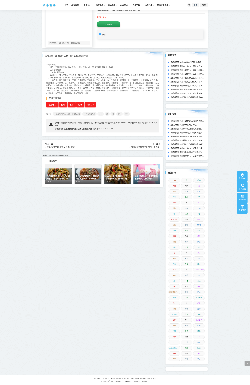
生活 (199, 309)
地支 (174, 342)
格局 (199, 303)
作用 (174, 309)
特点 (199, 359)
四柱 (186, 275)
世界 (174, 337)
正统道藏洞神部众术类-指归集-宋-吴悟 (186, 62)
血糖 (174, 231)
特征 (174, 247)
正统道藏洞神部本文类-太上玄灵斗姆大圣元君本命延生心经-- (195, 66)
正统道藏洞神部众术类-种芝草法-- (184, 125)
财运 (186, 286)
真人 (199, 264)
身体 (186, 264)
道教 (174, 208)
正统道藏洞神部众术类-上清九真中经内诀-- (187, 128)
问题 (186, 353)
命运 (186, 320)
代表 (199, 325)
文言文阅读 (46, 155)
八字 (174, 180)
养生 (199, 286)
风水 (186, 197)
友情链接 (137, 381)
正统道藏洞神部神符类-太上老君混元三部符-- (188, 140)
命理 (186, 208)
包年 (80, 104)
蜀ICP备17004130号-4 (148, 378)
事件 (186, 292)
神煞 (186, 309)
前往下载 (109, 24)
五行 (174, 225)
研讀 (174, 353)
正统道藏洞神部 (81, 55)
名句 (174, 264)
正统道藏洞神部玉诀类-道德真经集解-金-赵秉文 (189, 97)
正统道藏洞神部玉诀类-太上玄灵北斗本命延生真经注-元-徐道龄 (196, 70)
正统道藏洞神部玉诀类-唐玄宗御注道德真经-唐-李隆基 (192, 121)
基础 (199, 331)
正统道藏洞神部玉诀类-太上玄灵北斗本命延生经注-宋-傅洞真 (195, 85)
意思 (199, 203)
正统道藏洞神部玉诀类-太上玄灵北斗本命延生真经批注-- (193, 74)
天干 (174, 359)
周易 (174, 186)
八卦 (199, 314)
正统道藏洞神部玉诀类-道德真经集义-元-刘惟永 (189, 144)
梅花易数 (199, 298)
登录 (204, 5)
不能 (186, 359)
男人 (199, 342)
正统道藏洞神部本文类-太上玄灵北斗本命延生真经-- (191, 81)
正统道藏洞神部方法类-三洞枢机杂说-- (78, 129)
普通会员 (52, 104)
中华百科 (118, 381)
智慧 (199, 219)
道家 (186, 214)
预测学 (174, 314)
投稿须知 (128, 381)
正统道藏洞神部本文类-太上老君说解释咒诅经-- (189, 93)
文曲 (186, 247)
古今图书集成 (199, 270)
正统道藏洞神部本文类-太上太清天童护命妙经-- (189, 156)
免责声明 (145, 381)
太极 (199, 247)
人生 (186, 191)
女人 (186, 242)
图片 (174, 320)
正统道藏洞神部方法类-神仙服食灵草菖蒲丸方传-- (190, 89)
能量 (186, 325)
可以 (174, 275)
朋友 (174, 270)
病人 (199, 231)
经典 (174, 197)
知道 (199, 348)
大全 (199, 242)
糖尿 (199, 292)
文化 (186, 225)
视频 (186, 348)
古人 (199, 337)
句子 (199, 197)
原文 (186, 231)
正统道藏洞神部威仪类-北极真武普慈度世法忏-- (189, 136)
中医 (199, 191)
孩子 (199, 253)
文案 (199, 208)
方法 (174, 203)
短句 (174, 258)
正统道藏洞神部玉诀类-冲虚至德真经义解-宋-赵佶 (190, 152)
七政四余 (199, 320)
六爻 (186, 186)
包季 (72, 104)
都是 (199, 281)
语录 (186, 219)
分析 (186, 331)
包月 (63, 104)
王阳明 (199, 180)
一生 (186, 281)
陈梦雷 (199, 225)
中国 (174, 191)
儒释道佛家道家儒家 (60, 155)
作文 (186, 236)
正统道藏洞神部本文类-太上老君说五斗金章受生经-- (191, 148)
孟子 (186, 314)
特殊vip (90, 104)
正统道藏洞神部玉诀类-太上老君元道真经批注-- (189, 132)
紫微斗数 (174, 219)
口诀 (186, 298)
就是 (199, 236)
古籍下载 (68, 55)
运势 (186, 337)
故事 (174, 331)
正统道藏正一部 (174, 348)
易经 (186, 258)
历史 (174, 303)
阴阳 (174, 298)
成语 (174, 242)
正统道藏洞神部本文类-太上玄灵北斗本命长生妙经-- (191, 78)
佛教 (174, 325)
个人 (186, 342)
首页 (60, 55)
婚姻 (174, 236)
